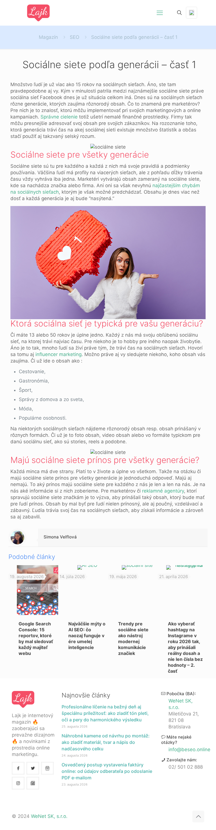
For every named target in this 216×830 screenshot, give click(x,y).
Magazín (48, 37)
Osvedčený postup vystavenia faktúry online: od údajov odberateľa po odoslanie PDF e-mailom (107, 771)
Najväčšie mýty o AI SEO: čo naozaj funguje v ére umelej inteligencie (86, 635)
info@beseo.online (189, 749)
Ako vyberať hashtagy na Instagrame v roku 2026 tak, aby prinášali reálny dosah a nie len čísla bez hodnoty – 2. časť (185, 647)
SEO (74, 37)
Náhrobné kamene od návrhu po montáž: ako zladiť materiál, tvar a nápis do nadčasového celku (106, 742)
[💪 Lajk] (38, 12)
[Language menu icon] (191, 13)
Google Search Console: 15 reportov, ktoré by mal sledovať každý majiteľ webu (36, 638)
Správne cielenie (59, 117)
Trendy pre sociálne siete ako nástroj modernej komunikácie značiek (133, 638)
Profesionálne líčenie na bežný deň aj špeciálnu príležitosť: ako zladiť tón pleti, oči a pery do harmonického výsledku (105, 713)
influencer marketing (58, 354)
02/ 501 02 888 (185, 767)
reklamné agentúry (163, 491)
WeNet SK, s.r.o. (49, 816)
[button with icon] (18, 768)
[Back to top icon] (198, 816)
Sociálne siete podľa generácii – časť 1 (134, 37)
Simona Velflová (60, 537)
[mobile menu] (160, 12)
